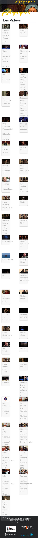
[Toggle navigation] (3, 2)
